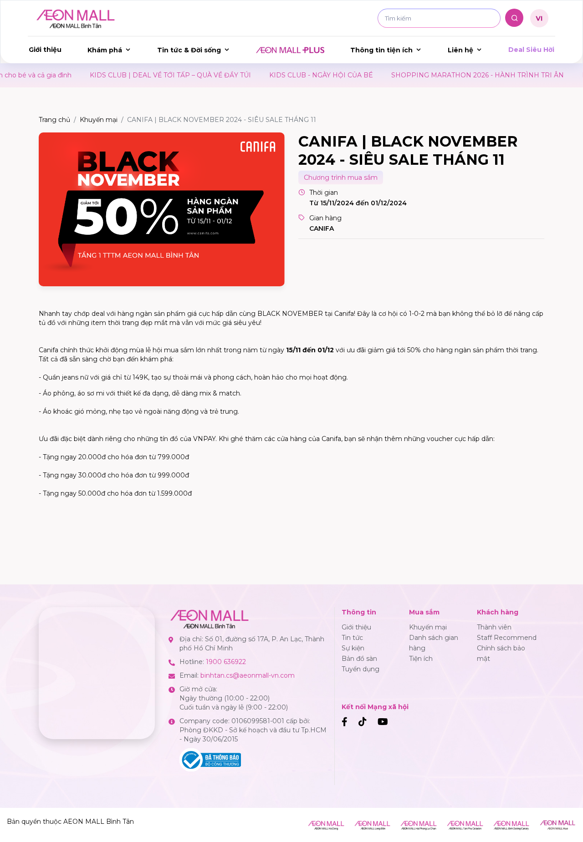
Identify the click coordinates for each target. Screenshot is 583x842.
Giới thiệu (45, 50)
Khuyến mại (99, 120)
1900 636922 (226, 662)
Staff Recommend (507, 638)
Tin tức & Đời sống (189, 50)
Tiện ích (421, 658)
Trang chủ (54, 120)
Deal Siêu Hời (531, 50)
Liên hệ (460, 50)
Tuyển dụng (360, 669)
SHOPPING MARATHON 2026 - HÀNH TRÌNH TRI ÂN (439, 75)
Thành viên (494, 627)
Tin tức (352, 638)
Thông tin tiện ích (381, 50)
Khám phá (104, 50)
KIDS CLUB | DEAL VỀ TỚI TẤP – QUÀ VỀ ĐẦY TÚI (132, 75)
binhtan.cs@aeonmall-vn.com (247, 675)
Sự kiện (353, 648)
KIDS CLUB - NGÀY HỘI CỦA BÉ (283, 75)
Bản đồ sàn (359, 658)
